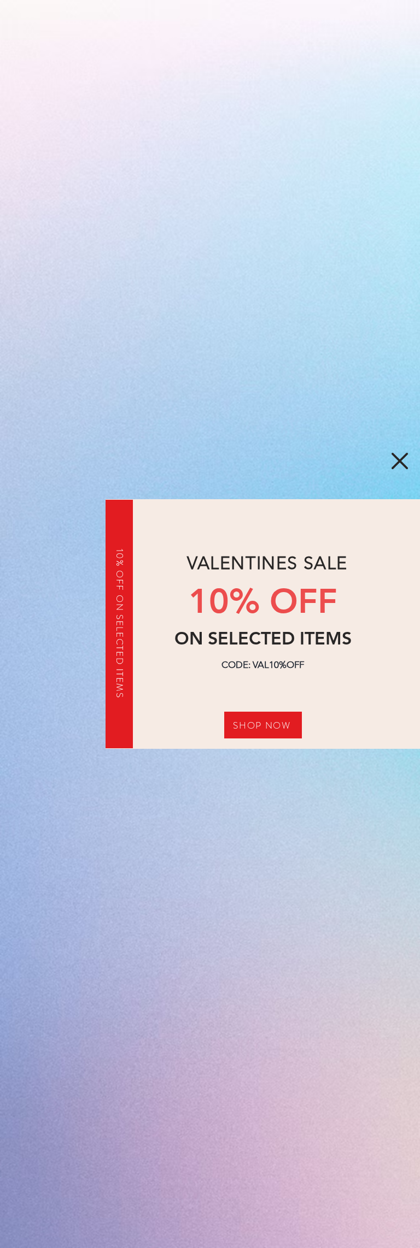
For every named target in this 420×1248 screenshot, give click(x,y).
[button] (400, 461)
